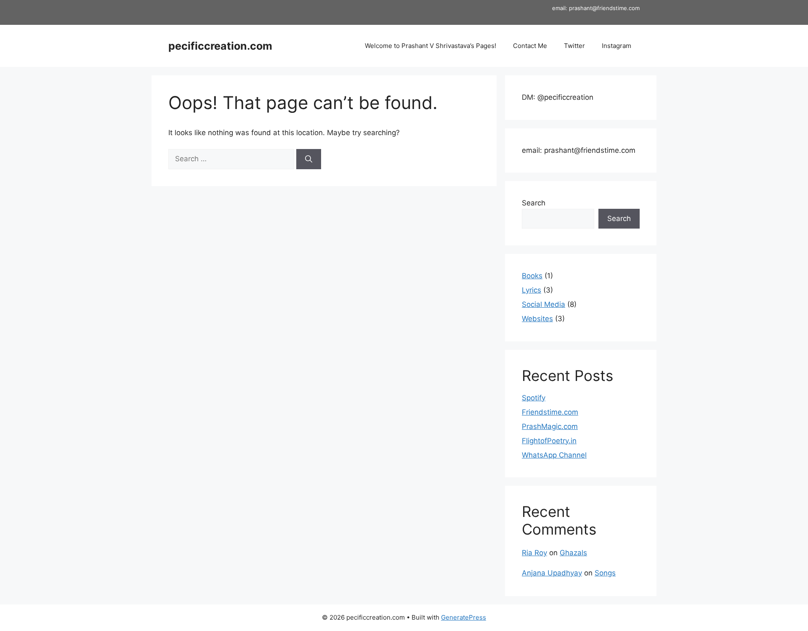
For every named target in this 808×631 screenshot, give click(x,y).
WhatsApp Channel (554, 455)
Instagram (616, 46)
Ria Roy (534, 552)
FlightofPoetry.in (549, 441)
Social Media (543, 304)
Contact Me (530, 46)
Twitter (574, 46)
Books (532, 276)
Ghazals (573, 552)
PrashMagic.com (550, 426)
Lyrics (531, 290)
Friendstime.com (550, 412)
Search (533, 203)
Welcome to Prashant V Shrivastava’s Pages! (430, 46)
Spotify (533, 398)
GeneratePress (463, 617)
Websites (537, 318)
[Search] (308, 159)
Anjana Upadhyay (552, 573)
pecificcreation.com (220, 46)
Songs (605, 573)
